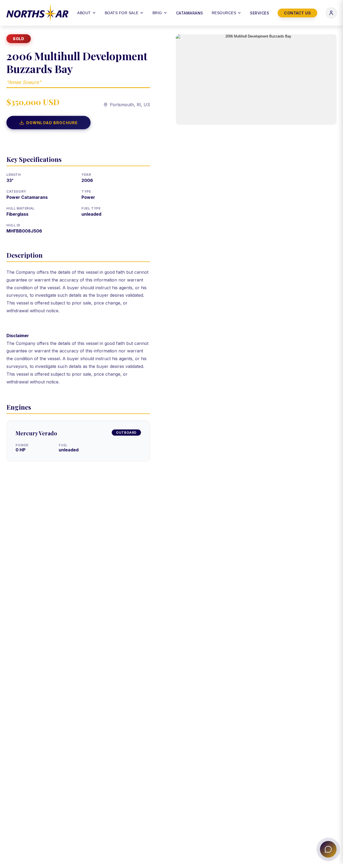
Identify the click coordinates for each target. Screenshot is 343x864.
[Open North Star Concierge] (328, 849)
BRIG (157, 13)
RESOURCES (224, 13)
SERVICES (259, 13)
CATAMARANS (189, 13)
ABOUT (84, 13)
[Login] (331, 12)
